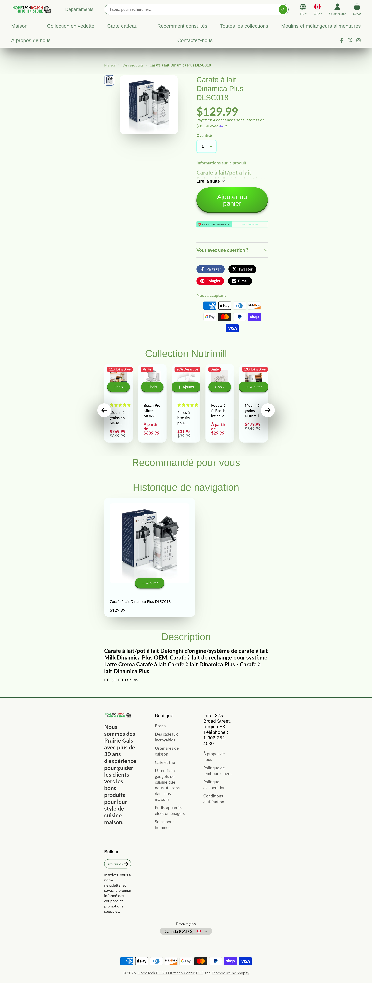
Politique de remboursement (217, 770)
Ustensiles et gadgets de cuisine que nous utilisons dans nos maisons (167, 785)
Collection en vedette (70, 26)
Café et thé (165, 762)
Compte (337, 9)
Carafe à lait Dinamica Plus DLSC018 (149, 557)
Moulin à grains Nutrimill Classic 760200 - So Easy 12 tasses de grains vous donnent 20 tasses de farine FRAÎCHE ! (253, 403)
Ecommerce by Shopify (230, 973)
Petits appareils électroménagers (170, 810)
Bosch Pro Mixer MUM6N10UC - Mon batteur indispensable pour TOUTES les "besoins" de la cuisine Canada (152, 403)
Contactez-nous (195, 40)
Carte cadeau (122, 26)
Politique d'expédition (214, 784)
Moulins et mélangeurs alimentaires (321, 26)
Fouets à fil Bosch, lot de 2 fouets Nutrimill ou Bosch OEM (219, 403)
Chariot (357, 9)
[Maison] (31, 9)
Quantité (204, 135)
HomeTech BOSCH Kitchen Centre (166, 973)
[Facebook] (341, 40)
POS (199, 973)
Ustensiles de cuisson (167, 751)
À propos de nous (31, 40)
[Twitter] (350, 40)
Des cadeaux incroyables (166, 737)
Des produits (133, 65)
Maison (19, 26)
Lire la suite (208, 181)
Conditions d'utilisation (213, 798)
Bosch (160, 725)
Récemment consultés (182, 26)
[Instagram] (358, 40)
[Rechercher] (283, 9)
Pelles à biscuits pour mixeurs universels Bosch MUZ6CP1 (186, 403)
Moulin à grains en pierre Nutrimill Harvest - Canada (118, 403)
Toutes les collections (244, 26)
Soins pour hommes (164, 824)
